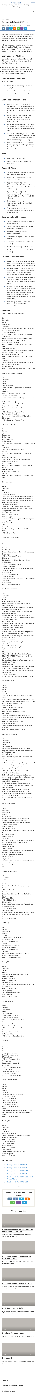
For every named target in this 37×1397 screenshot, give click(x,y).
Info (20, 25)
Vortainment (15, 3)
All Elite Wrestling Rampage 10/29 (17, 1283)
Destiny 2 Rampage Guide (13, 1333)
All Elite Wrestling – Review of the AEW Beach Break (16, 1257)
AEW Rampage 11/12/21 (12, 1308)
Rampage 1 (7, 1358)
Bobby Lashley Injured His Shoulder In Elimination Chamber (17, 1230)
